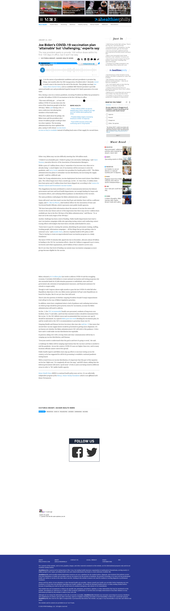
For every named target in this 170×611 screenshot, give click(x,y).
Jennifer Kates (58, 232)
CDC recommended (54, 311)
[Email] (94, 59)
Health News (54, 24)
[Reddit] (88, 59)
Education (109, 147)
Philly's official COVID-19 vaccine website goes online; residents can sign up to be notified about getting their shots (82, 111)
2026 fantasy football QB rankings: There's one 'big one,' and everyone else (118, 44)
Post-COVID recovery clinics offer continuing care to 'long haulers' (81, 122)
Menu (41, 19)
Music (108, 176)
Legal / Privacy (91, 560)
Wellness (72, 24)
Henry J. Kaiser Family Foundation (68, 375)
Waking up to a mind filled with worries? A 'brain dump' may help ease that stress (118, 93)
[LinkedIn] (85, 59)
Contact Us (74, 560)
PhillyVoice (50, 19)
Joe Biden (70, 411)
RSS (119, 560)
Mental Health (94, 24)
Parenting (64, 24)
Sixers (108, 196)
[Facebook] (78, 59)
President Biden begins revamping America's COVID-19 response (81, 118)
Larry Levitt (53, 170)
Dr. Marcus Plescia (53, 203)
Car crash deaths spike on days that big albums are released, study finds (117, 85)
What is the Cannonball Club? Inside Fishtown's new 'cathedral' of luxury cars (117, 56)
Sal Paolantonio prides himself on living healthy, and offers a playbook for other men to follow (118, 76)
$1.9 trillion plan (55, 276)
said (51, 108)
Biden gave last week (69, 318)
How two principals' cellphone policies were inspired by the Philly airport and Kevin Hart (118, 52)
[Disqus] (69, 485)
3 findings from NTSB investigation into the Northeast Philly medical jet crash (117, 64)
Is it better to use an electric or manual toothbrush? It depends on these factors (117, 96)
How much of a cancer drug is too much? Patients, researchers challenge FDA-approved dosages (118, 60)
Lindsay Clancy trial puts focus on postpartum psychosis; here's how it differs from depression (118, 89)
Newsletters (114, 24)
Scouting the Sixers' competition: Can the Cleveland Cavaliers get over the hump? (118, 48)
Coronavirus (78, 411)
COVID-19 (53, 63)
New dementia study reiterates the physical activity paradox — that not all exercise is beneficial (117, 81)
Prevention (45, 63)
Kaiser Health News (45, 373)
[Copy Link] (98, 59)
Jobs (107, 186)
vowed (96, 82)
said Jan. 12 (85, 324)
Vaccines (85, 411)
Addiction (105, 24)
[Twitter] (81, 59)
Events (108, 157)
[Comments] (91, 59)
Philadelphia (63, 411)
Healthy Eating (82, 24)
